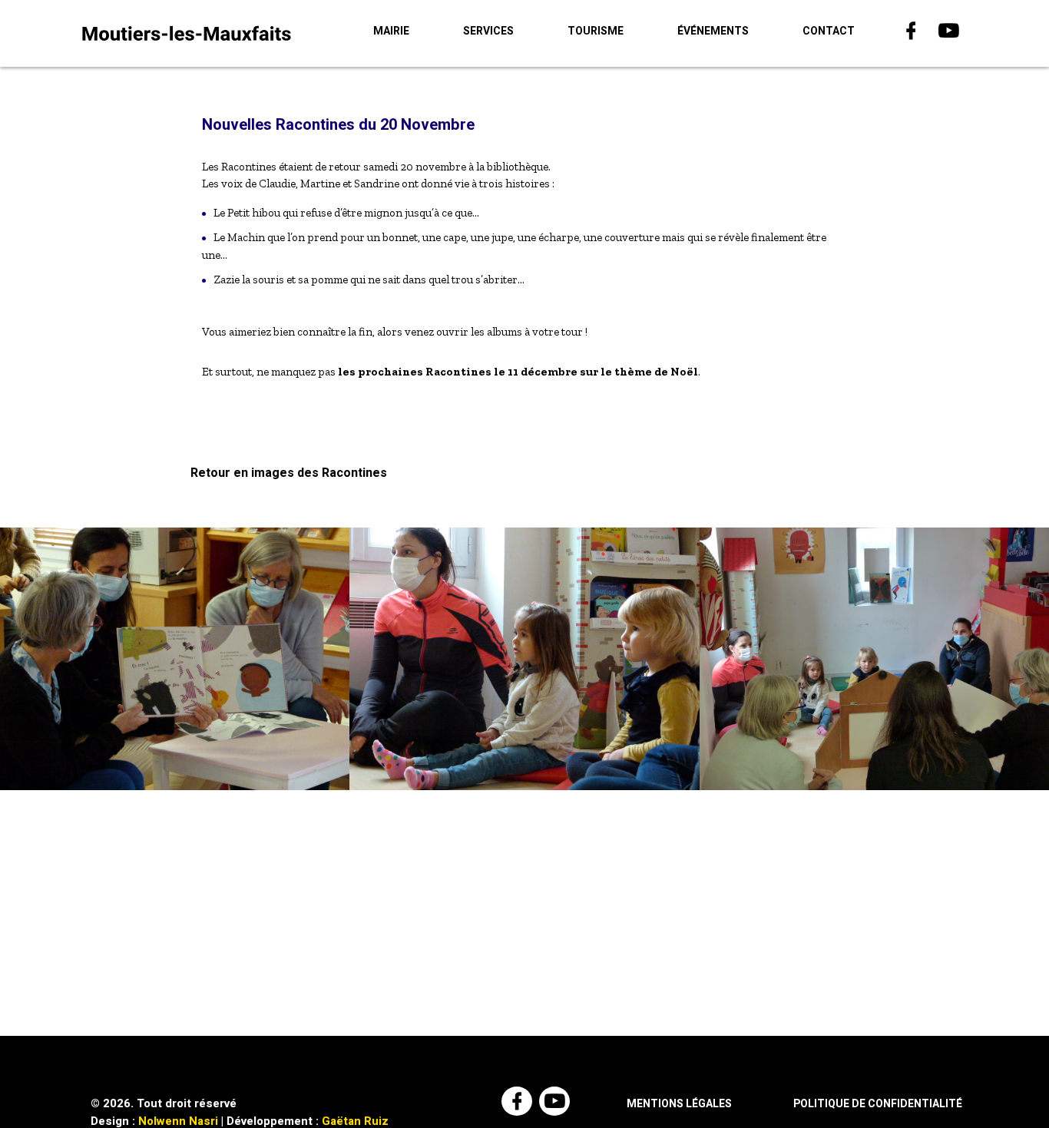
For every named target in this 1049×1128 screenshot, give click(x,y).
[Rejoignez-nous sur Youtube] (950, 33)
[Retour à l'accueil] (186, 33)
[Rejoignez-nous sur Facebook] (913, 33)
